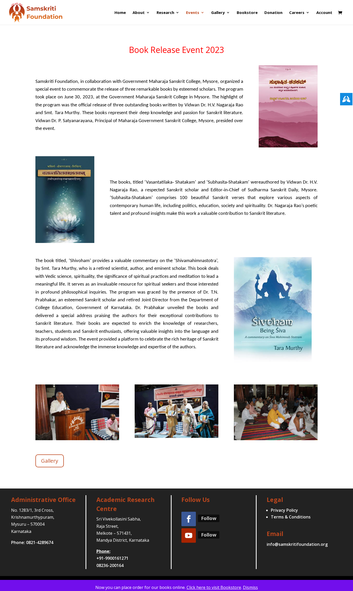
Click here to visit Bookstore (214, 587)
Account (324, 13)
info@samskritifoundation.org (297, 544)
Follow (208, 518)
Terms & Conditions (291, 517)
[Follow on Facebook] (188, 519)
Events (192, 13)
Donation (273, 13)
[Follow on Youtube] (188, 535)
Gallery (218, 13)
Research (165, 13)
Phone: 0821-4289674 (32, 542)
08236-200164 (110, 565)
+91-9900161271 (112, 558)
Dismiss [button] (250, 587)
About (139, 13)
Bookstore (247, 13)
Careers (296, 13)
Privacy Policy (284, 510)
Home (120, 13)
